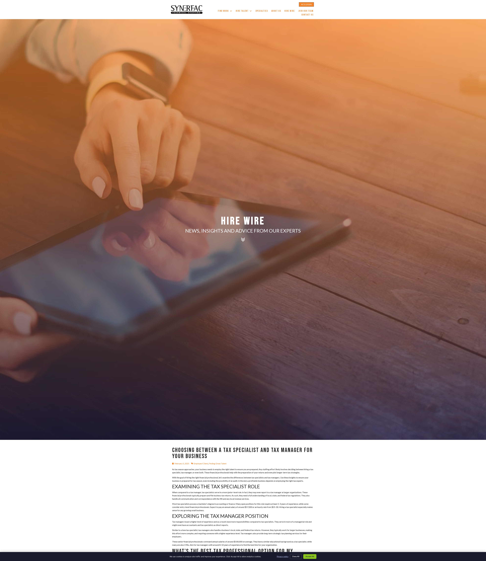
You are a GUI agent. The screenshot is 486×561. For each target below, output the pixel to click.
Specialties (263, 11)
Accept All (310, 556)
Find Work (226, 11)
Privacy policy (282, 556)
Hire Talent (245, 11)
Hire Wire (291, 11)
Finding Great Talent (217, 463)
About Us (277, 11)
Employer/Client (201, 463)
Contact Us (308, 15)
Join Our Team (306, 11)
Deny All (295, 556)
